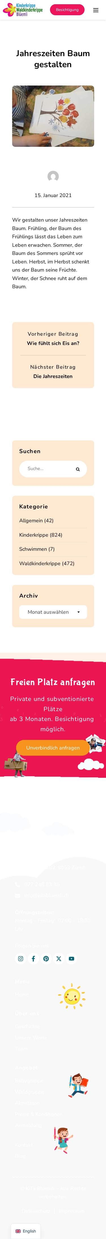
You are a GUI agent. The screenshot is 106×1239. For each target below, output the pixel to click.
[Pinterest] (46, 958)
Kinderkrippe (33, 535)
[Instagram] (20, 958)
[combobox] (53, 612)
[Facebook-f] (33, 958)
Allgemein (31, 520)
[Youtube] (71, 958)
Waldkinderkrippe (39, 563)
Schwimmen (33, 549)
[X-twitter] (58, 958)
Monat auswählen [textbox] (48, 612)
